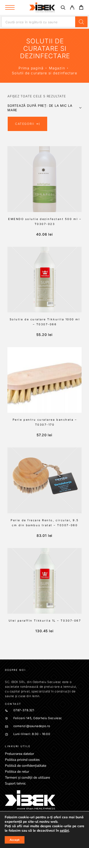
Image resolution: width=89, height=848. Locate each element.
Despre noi (15, 669)
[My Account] (72, 8)
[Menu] (10, 7)
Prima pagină (31, 68)
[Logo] (42, 7)
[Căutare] (63, 8)
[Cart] (81, 8)
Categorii (24, 124)
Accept (15, 840)
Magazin (57, 68)
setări (64, 830)
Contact (13, 703)
